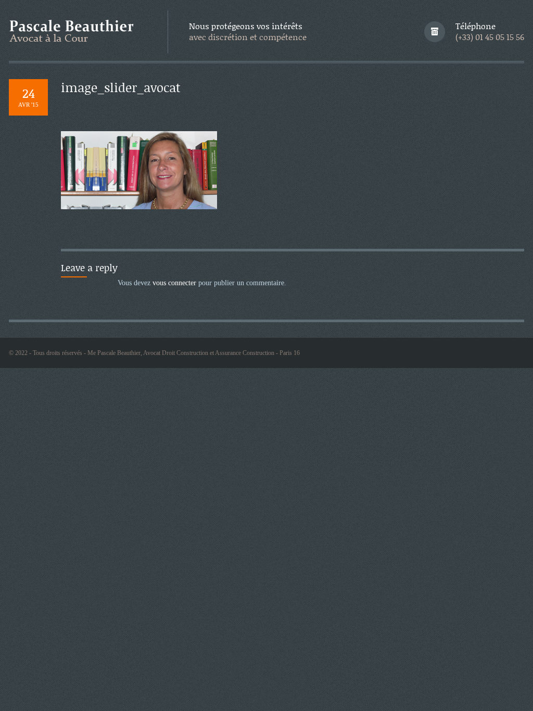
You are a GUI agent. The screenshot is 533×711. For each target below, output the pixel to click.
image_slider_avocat (121, 87)
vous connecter (174, 283)
